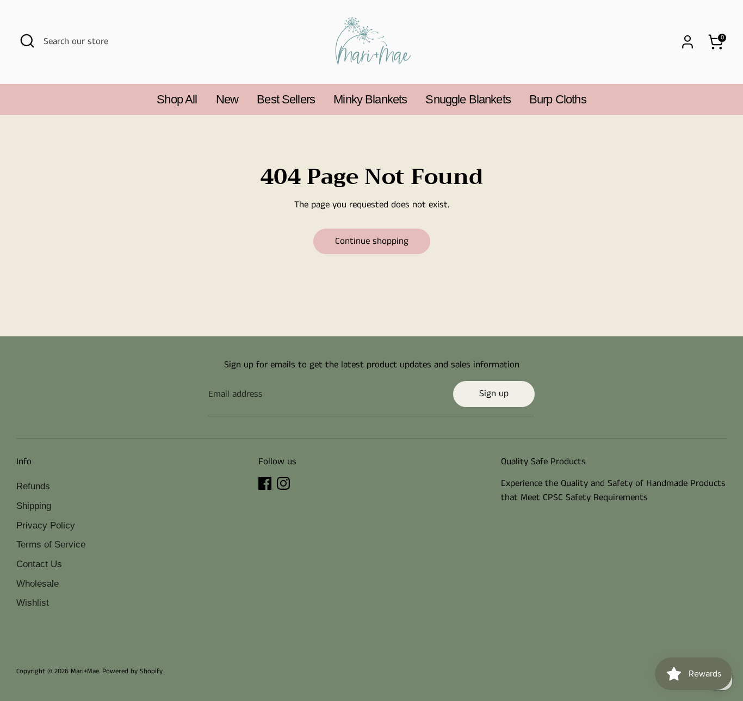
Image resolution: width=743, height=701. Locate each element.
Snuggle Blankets (467, 99)
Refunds (33, 486)
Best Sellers (286, 99)
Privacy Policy (45, 525)
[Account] (687, 42)
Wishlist (32, 603)
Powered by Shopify (132, 671)
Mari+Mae (85, 671)
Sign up (494, 393)
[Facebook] (264, 483)
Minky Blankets (370, 99)
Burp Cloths (557, 99)
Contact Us (39, 564)
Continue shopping (371, 241)
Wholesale (37, 584)
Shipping (33, 506)
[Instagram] (283, 483)
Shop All (177, 99)
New (227, 99)
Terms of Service (50, 544)
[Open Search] (27, 41)
